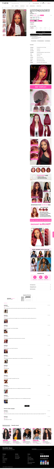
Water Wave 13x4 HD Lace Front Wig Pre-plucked (6, 441)
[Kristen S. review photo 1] (6, 321)
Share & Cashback (17, 457)
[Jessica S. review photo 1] (6, 361)
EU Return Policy (30, 463)
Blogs (3, 457)
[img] (6, 305)
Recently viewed (15, 425)
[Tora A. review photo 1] (6, 371)
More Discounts (53, 234)
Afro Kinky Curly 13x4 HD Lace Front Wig (36, 441)
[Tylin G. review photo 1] (6, 351)
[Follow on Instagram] (42, 456)
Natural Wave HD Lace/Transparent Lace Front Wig (46, 441)
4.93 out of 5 (13, 298)
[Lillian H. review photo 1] (6, 331)
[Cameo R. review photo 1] (6, 381)
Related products (6, 425)
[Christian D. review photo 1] (6, 401)
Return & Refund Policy (31, 459)
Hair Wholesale (17, 458)
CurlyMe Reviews (5, 459)
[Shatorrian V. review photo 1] (6, 391)
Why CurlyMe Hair (5, 458)
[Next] (51, 434)
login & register (36, 3)
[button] (48, 3)
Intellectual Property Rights (31, 462)
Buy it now (40, 34)
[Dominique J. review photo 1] (6, 311)
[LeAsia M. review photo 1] (6, 341)
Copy (37, 20)
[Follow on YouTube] (46, 456)
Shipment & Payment (30, 458)
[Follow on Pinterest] (44, 456)
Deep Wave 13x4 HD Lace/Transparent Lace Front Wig (16, 441)
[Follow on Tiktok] (48, 456)
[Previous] (3, 434)
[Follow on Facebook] (41, 456)
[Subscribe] (50, 449)
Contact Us (4, 462)
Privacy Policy (29, 457)
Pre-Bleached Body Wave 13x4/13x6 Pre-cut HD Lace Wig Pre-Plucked (26, 441)
